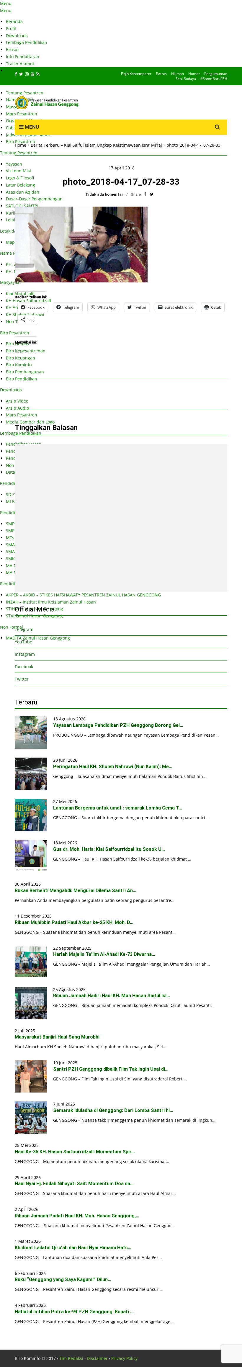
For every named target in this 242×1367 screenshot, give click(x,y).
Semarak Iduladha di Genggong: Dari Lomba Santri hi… (113, 1110)
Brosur (12, 49)
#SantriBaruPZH (213, 78)
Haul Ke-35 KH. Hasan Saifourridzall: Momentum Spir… (75, 1152)
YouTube (23, 642)
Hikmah (177, 73)
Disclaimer (97, 1358)
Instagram (25, 654)
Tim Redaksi (71, 1358)
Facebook (24, 666)
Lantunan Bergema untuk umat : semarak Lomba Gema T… (117, 808)
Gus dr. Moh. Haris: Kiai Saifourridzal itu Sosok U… (109, 849)
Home (20, 145)
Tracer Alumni (20, 63)
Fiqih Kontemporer (136, 73)
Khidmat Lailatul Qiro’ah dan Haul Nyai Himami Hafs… (73, 1247)
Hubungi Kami (20, 70)
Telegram (24, 629)
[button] (81, 244)
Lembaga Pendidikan (26, 42)
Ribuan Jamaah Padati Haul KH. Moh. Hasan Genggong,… (77, 1216)
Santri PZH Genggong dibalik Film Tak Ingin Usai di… (111, 1069)
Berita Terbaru (45, 145)
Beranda (14, 21)
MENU (31, 127)
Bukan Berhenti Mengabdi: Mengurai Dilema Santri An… (75, 890)
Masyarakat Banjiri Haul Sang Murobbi (57, 1037)
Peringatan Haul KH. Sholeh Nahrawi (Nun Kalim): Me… (112, 766)
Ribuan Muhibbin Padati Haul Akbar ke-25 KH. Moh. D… (74, 922)
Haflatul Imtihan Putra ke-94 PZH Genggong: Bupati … (74, 1311)
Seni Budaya (186, 78)
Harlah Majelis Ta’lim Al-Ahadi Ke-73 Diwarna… (104, 954)
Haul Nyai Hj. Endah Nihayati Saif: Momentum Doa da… (74, 1183)
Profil (11, 28)
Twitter (22, 679)
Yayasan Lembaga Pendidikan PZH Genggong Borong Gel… (118, 725)
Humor (194, 73)
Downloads (17, 35)
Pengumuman (215, 73)
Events (161, 73)
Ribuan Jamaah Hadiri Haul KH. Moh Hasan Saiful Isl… (111, 995)
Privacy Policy (124, 1358)
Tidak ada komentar (104, 194)
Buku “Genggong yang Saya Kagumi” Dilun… (63, 1279)
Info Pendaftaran (22, 56)
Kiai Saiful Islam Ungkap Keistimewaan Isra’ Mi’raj (113, 145)
